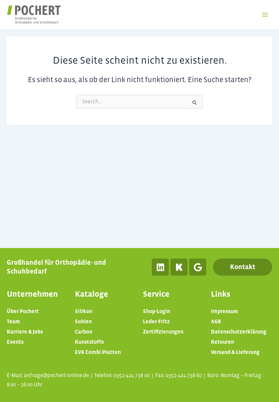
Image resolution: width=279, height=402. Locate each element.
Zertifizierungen (163, 332)
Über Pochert (23, 311)
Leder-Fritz (156, 321)
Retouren (222, 342)
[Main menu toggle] (265, 14)
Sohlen (83, 321)
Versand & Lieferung (235, 352)
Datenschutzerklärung (238, 332)
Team (13, 321)
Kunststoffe (89, 342)
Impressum (224, 311)
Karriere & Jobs (25, 332)
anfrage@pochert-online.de (56, 375)
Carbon (83, 332)
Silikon (83, 311)
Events (15, 342)
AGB (216, 321)
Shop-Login (156, 311)
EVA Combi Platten (98, 352)
